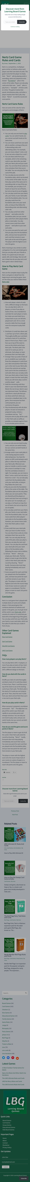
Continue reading (15, 26)
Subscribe (22, 22)
